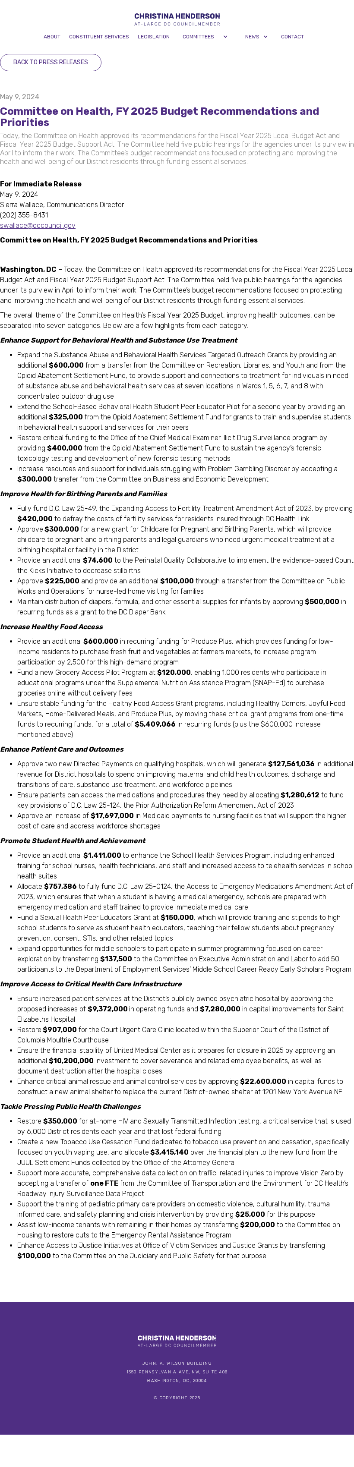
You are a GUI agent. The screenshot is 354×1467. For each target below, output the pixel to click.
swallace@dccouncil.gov (38, 225)
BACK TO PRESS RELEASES (50, 62)
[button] (205, 36)
